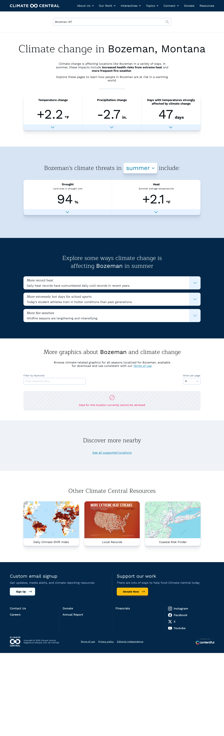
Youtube (179, 628)
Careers (15, 614)
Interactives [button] (129, 5)
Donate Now (131, 591)
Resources (207, 5)
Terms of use (142, 366)
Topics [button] (150, 5)
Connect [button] (169, 5)
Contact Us (18, 608)
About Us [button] (83, 5)
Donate (189, 5)
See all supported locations (112, 452)
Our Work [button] (105, 5)
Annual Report (73, 614)
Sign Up (21, 591)
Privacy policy (106, 641)
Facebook (180, 615)
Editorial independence (130, 641)
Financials (122, 608)
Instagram (181, 608)
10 (186, 381)
